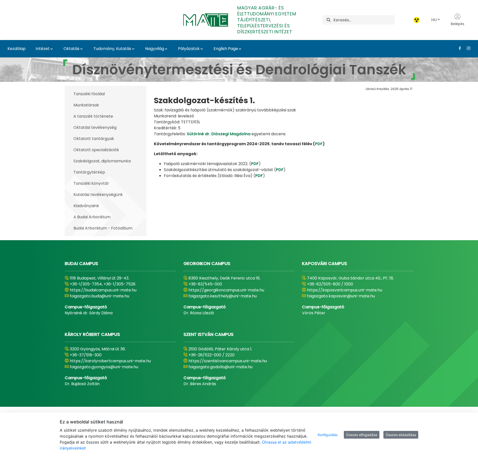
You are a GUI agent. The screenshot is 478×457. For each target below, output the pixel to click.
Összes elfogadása (361, 435)
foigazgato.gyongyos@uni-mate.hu (104, 367)
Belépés (457, 23)
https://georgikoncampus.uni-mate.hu (226, 290)
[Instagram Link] (467, 48)
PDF (319, 144)
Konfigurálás (328, 435)
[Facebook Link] (458, 48)
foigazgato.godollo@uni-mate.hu (220, 367)
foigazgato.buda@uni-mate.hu (99, 296)
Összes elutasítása (401, 435)
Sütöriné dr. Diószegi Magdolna (218, 134)
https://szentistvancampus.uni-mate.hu (227, 361)
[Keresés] (329, 20)
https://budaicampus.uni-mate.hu (103, 290)
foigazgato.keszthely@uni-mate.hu (222, 296)
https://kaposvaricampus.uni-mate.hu (344, 290)
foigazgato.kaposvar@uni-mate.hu (341, 296)
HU (434, 20)
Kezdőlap (16, 48)
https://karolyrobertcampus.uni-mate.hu (110, 361)
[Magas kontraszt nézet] (416, 20)
